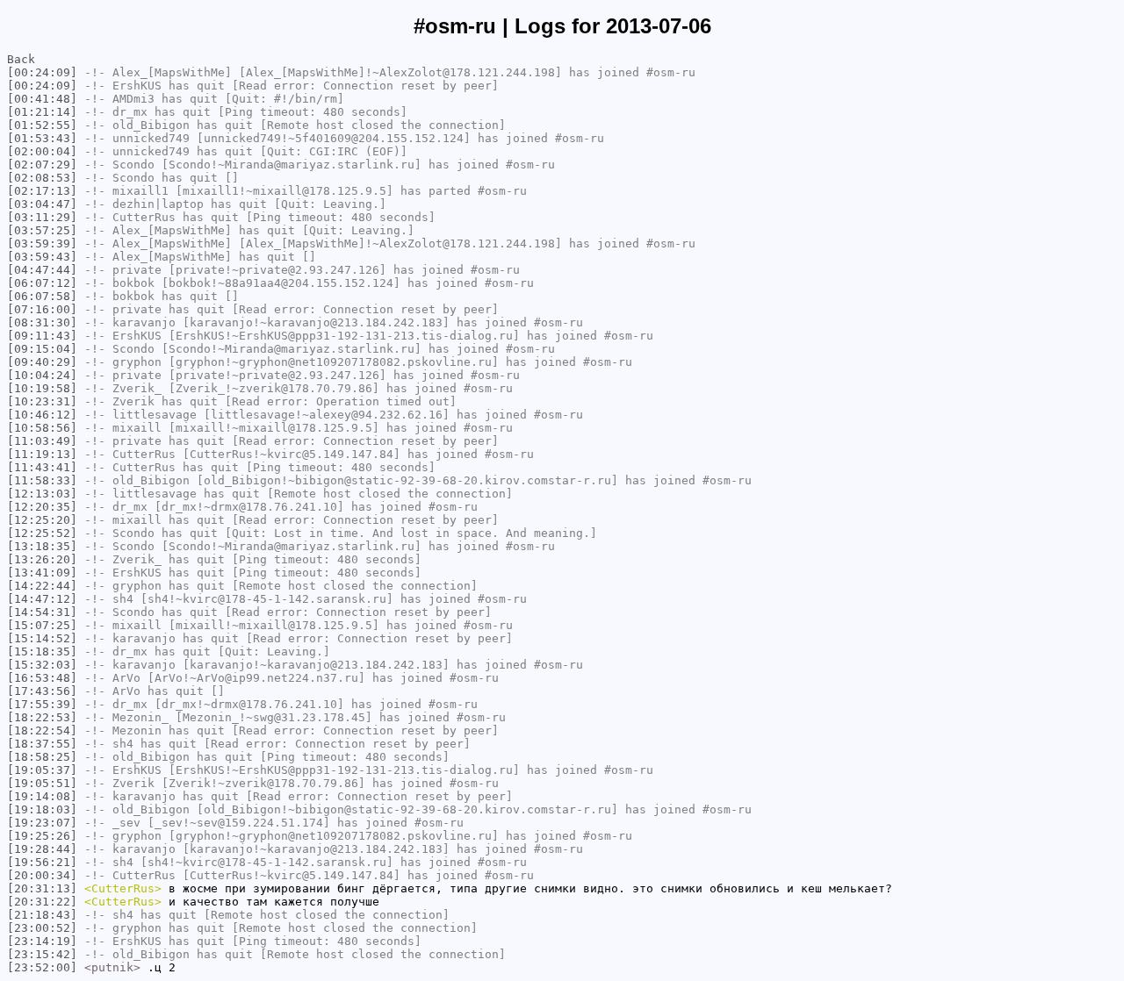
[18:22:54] (42, 730)
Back (21, 59)
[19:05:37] (42, 770)
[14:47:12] (42, 598)
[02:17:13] (42, 190)
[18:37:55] (42, 743)
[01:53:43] (42, 138)
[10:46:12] (42, 414)
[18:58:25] (42, 756)
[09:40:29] (42, 362)
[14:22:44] (42, 585)
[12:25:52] (42, 533)
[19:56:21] (42, 862)
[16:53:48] (42, 677)
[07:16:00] (42, 309)
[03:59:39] (42, 243)
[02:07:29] (42, 164)
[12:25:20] (42, 519)
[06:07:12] (42, 283)
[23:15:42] (42, 954)
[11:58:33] (42, 480)
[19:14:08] (42, 796)
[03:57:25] (42, 230)
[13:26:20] (42, 559)
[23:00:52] (42, 927)
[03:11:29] (42, 217)
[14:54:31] (42, 612)
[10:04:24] (42, 375)
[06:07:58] (42, 296)
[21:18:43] (42, 914)
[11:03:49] (42, 441)
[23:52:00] (42, 967)
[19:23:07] (42, 822)
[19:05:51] (42, 783)
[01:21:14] (42, 111)
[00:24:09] (42, 72)
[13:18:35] (42, 546)
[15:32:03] (42, 664)
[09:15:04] (42, 348)
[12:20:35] (42, 506)
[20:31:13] (42, 888)
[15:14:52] (42, 638)
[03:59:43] (42, 256)
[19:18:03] (42, 809)
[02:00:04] (42, 151)
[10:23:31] (42, 401)
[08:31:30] (42, 322)
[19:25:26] (42, 835)
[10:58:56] (42, 427)
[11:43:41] (42, 467)
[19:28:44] (42, 849)
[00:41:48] (42, 98)
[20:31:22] (42, 901)
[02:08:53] (42, 177)
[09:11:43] (42, 335)
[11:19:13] (42, 454)
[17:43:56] (42, 691)
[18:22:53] (42, 717)
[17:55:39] (42, 704)
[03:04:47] (42, 204)
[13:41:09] (42, 572)
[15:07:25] (42, 625)
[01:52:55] (42, 125)
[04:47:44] (42, 269)
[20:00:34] (42, 875)
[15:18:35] (42, 651)
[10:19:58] (42, 388)
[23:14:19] (42, 941)
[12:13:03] (42, 493)
